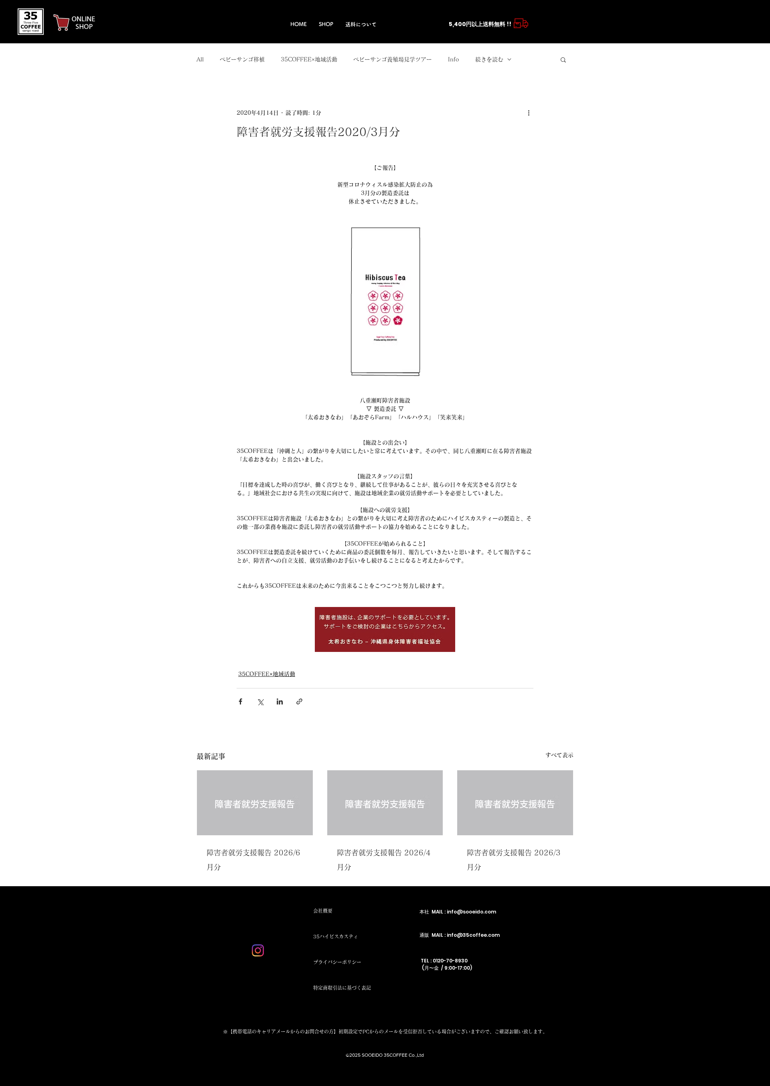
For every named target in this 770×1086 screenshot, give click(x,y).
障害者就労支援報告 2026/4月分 (384, 860)
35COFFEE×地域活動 (309, 59)
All (200, 59)
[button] (563, 59)
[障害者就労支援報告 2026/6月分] (255, 802)
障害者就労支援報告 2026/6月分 (253, 860)
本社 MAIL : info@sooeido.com (457, 911)
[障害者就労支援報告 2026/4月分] (385, 802)
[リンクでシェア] (299, 701)
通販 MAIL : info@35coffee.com (459, 935)
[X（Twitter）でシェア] (260, 701)
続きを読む (489, 59)
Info (453, 59)
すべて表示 (559, 755)
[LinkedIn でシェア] (280, 701)
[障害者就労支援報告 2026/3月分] (515, 802)
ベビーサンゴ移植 (242, 59)
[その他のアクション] (528, 113)
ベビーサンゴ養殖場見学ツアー (392, 59)
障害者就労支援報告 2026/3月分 (514, 860)
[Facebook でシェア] (240, 701)
